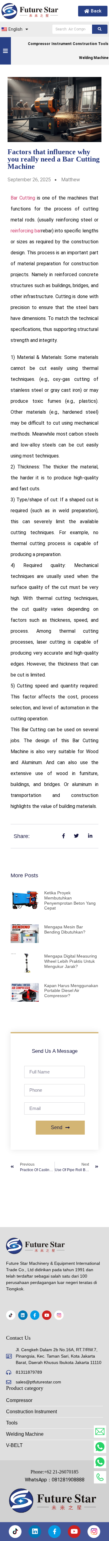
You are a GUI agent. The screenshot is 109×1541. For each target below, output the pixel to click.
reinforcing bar (26, 231)
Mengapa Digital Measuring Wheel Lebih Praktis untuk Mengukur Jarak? (70, 961)
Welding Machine (93, 58)
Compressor (39, 44)
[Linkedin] (23, 1315)
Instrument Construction (74, 44)
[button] (5, 51)
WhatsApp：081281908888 (54, 1480)
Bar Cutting (24, 198)
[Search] (99, 29)
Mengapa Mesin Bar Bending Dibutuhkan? (64, 929)
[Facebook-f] (35, 1315)
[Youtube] (46, 1315)
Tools (103, 44)
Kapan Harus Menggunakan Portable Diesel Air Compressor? (71, 990)
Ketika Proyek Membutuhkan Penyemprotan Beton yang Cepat (70, 900)
